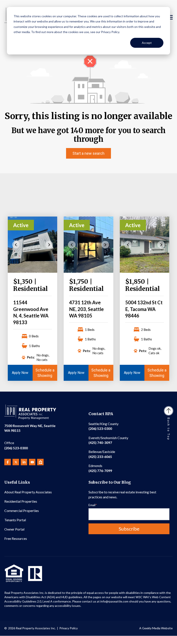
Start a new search (88, 153)
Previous (16, 244)
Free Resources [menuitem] (15, 538)
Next (49, 244)
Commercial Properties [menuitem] (21, 510)
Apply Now (20, 373)
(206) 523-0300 (16, 445)
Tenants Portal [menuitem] (15, 520)
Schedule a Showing (44, 373)
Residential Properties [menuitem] (20, 501)
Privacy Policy (68, 628)
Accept (147, 43)
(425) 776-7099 (100, 468)
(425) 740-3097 (108, 440)
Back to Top (169, 429)
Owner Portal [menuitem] (14, 529)
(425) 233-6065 (101, 454)
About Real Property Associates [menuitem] (28, 492)
